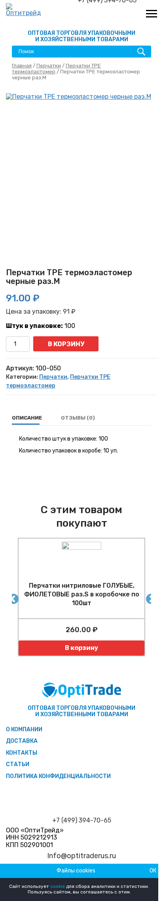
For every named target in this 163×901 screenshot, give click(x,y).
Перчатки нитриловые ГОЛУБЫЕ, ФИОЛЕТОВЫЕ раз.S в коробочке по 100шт (81, 594)
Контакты (21, 753)
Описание (27, 418)
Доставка (22, 741)
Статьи (17, 764)
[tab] (27, 418)
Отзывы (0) (78, 418)
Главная (22, 66)
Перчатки (48, 66)
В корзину (66, 344)
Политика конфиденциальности (58, 776)
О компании (24, 729)
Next (149, 597)
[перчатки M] (81, 169)
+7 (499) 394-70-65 (81, 820)
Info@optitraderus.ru (81, 856)
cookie (57, 886)
